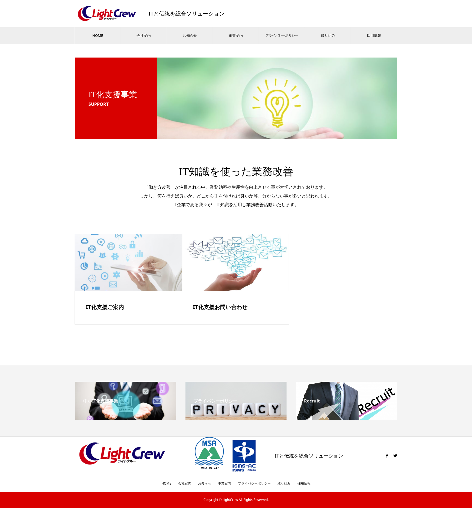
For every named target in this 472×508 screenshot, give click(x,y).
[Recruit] (346, 418)
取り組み (328, 35)
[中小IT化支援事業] (125, 418)
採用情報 (374, 35)
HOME (97, 35)
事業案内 (236, 35)
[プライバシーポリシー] (236, 418)
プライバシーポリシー (282, 35)
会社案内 (144, 35)
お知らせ (190, 35)
